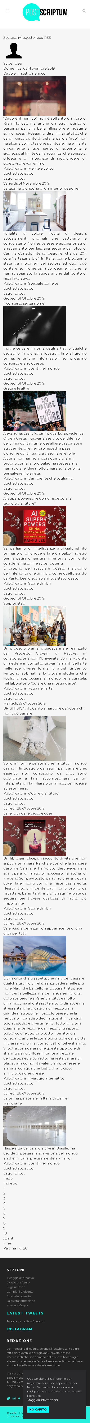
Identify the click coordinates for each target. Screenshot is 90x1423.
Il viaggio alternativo (46, 1078)
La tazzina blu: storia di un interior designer (41, 188)
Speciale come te (43, 283)
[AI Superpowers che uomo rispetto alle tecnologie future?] (45, 526)
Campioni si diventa (20, 1291)
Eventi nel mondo (44, 368)
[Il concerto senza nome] (45, 326)
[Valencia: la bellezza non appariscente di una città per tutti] (45, 956)
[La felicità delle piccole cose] (45, 836)
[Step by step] (45, 626)
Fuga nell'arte (40, 688)
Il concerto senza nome (23, 303)
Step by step (14, 603)
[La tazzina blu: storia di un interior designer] (45, 211)
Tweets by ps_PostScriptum (26, 1321)
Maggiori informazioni (42, 1400)
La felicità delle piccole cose (27, 813)
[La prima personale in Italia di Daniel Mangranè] (45, 1126)
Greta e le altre (16, 388)
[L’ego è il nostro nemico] (45, 96)
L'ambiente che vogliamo (50, 478)
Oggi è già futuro (43, 793)
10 (5, 1233)
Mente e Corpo (17, 1305)
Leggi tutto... (14, 178)
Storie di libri (39, 583)
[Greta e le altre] (45, 411)
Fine (7, 1243)
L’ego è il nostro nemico (24, 73)
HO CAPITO (38, 1409)
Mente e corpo (41, 168)
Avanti (8, 1238)
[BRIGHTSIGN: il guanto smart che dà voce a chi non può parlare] (45, 738)
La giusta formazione (21, 1300)
